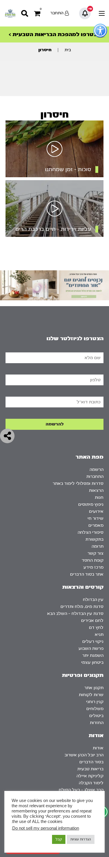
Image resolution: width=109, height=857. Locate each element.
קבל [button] (59, 839)
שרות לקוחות (91, 694)
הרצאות (96, 490)
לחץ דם (96, 627)
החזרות (96, 722)
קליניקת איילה (89, 775)
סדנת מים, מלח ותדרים (81, 606)
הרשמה (96, 469)
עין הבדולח (93, 599)
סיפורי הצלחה (90, 532)
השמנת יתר (92, 655)
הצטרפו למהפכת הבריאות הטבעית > (55, 34)
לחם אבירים (92, 620)
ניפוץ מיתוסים (90, 504)
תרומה (97, 546)
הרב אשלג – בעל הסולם (81, 789)
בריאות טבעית (90, 768)
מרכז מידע (93, 567)
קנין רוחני (94, 701)
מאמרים (95, 525)
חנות (99, 497)
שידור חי (95, 518)
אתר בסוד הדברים (86, 574)
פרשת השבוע (90, 648)
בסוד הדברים (91, 762)
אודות (98, 748)
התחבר (56, 12)
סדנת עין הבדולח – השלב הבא (75, 613)
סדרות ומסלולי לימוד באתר (78, 483)
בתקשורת (94, 539)
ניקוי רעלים (92, 641)
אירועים (96, 511)
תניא (99, 634)
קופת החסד (92, 560)
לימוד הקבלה (91, 782)
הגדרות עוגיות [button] (80, 839)
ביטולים (96, 715)
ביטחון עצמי (92, 662)
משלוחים (94, 708)
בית (68, 49)
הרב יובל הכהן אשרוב (84, 755)
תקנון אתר (93, 687)
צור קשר (95, 553)
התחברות (94, 476)
